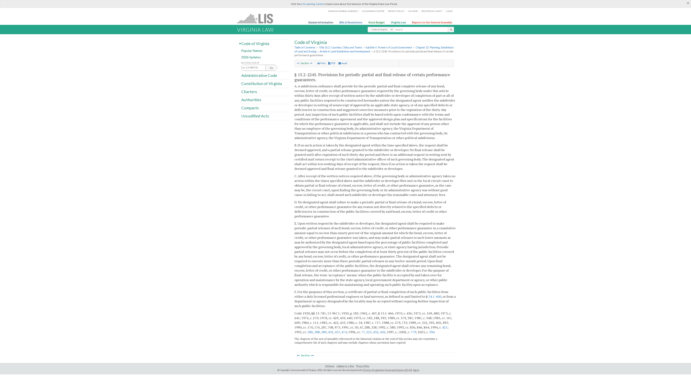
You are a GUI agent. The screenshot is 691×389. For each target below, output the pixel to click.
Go (271, 67)
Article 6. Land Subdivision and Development (345, 51)
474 (344, 332)
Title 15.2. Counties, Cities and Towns (340, 47)
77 (363, 332)
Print (323, 63)
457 (337, 332)
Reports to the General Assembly (432, 22)
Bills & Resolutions (350, 22)
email (344, 63)
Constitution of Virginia (261, 83)
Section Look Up (250, 63)
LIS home (413, 11)
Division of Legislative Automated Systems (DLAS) (387, 370)
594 (432, 332)
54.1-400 (434, 296)
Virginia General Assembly (343, 11)
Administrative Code (259, 75)
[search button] (451, 29)
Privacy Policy (396, 11)
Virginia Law (398, 22)
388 (317, 332)
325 (369, 332)
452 (330, 332)
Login (449, 11)
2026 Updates (251, 57)
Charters (249, 91)
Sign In (416, 370)
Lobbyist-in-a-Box (345, 366)
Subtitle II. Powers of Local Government (388, 47)
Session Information (320, 22)
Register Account (432, 11)
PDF (333, 63)
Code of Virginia (255, 43)
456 (382, 332)
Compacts (250, 108)
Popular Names (252, 51)
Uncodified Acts (255, 116)
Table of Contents (304, 47)
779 (413, 332)
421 (445, 327)
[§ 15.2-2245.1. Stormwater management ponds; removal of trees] (311, 63)
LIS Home (329, 366)
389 (324, 332)
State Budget (376, 22)
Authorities (251, 99)
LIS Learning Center (312, 3)
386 (310, 332)
